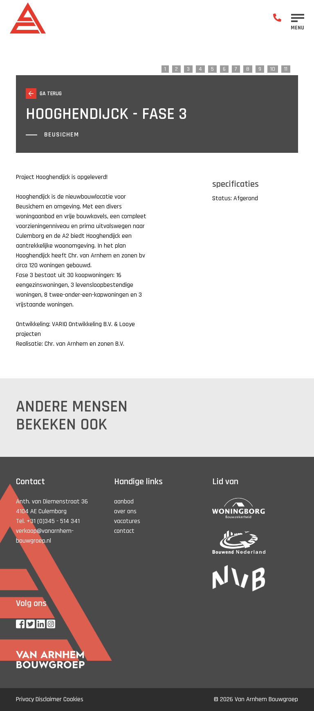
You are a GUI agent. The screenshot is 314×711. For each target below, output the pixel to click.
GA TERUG (51, 93)
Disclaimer (49, 699)
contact (124, 531)
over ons (125, 511)
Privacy (25, 699)
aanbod (124, 501)
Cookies (73, 699)
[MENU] (297, 18)
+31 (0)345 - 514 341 (53, 521)
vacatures (127, 521)
